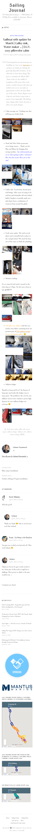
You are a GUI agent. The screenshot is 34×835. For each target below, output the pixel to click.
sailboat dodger (12, 432)
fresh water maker (12, 429)
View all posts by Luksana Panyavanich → (15, 456)
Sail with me (15, 821)
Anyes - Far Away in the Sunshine (20, 537)
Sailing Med (24, 818)
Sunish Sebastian (14, 497)
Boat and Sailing (17, 36)
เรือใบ (22, 435)
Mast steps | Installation (10, 471)
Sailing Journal (17, 8)
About (7, 818)
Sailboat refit (22, 432)
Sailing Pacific (15, 818)
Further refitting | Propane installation (15, 479)
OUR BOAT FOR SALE (18, 823)
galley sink (22, 429)
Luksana (14, 516)
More (22, 821)
